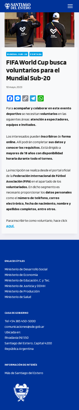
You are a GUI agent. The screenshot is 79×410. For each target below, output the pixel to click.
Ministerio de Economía (21, 275)
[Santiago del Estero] (17, 6)
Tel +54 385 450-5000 (20, 321)
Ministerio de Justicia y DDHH (25, 286)
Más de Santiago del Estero (24, 373)
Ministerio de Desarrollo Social (26, 269)
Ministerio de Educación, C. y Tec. (27, 280)
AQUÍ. (10, 226)
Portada (36, 54)
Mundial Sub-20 (17, 54)
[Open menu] (70, 6)
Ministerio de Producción (22, 291)
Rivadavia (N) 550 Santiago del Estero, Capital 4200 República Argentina (28, 343)
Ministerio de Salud (18, 297)
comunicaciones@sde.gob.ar (24, 327)
